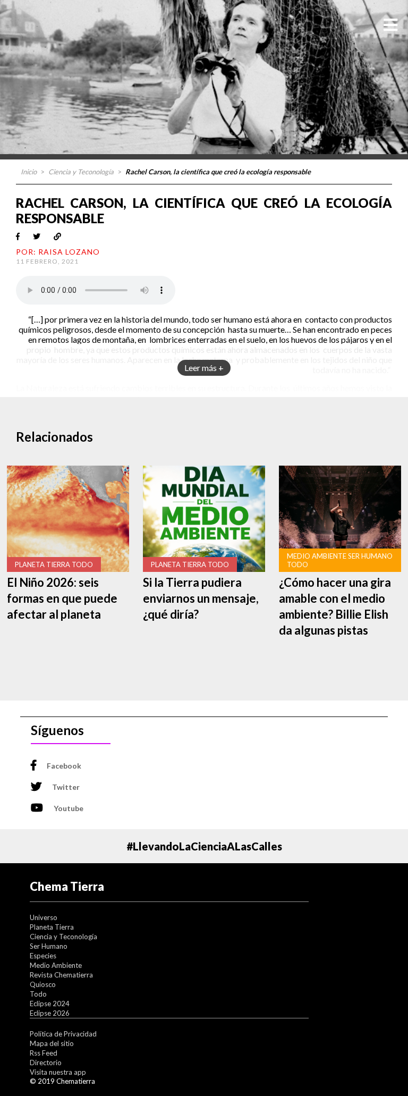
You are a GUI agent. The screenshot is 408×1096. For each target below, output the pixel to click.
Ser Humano (48, 946)
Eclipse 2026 (50, 1013)
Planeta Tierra (52, 927)
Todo (38, 994)
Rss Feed (43, 1053)
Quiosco (43, 984)
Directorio (46, 1062)
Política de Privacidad (63, 1034)
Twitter (66, 786)
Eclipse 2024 (50, 1003)
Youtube (68, 808)
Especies (43, 955)
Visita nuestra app (58, 1072)
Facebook (64, 765)
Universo (43, 917)
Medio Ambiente (56, 965)
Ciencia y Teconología (81, 171)
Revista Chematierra (61, 975)
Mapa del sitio (52, 1043)
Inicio (29, 171)
